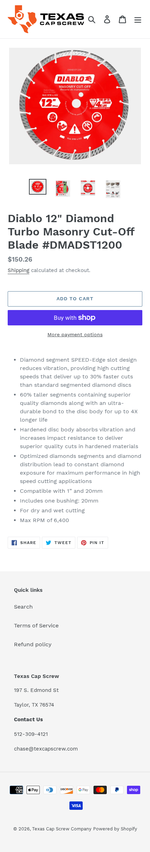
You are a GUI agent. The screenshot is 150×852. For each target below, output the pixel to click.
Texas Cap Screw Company (61, 828)
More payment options (75, 334)
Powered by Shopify (115, 828)
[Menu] (137, 19)
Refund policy (33, 644)
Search (23, 606)
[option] (37, 186)
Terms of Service (36, 625)
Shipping (18, 270)
